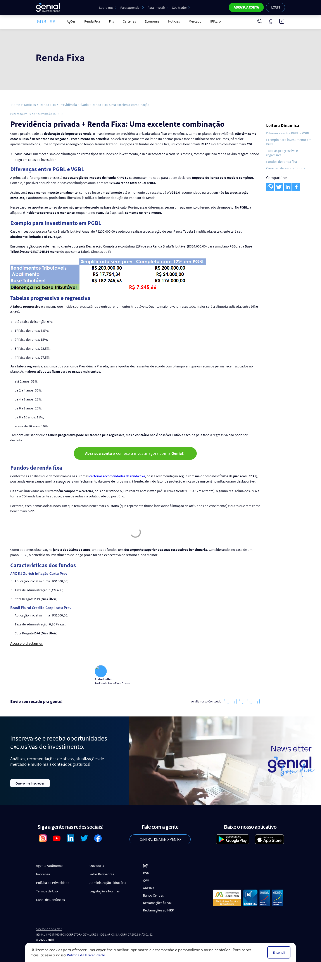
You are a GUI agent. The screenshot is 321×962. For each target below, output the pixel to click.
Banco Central (153, 895)
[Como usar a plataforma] (281, 21)
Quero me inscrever (30, 783)
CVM (146, 880)
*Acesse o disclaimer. (49, 929)
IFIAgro (215, 21)
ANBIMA (149, 888)
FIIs (111, 21)
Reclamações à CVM (157, 903)
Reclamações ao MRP (158, 910)
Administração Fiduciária (108, 882)
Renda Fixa (92, 21)
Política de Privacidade (52, 882)
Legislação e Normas (105, 891)
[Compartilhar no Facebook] (296, 187)
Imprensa (43, 874)
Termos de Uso (47, 891)
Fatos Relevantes (102, 874)
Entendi (279, 952)
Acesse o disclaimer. (26, 643)
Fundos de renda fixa (281, 161)
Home (15, 105)
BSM (146, 873)
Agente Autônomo (49, 865)
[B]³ (145, 865)
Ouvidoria (97, 865)
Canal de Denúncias (50, 899)
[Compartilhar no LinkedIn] (288, 187)
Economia (152, 21)
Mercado (195, 21)
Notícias (174, 21)
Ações (71, 21)
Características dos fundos (285, 168)
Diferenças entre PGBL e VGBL (288, 133)
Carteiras (129, 21)
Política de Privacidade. (86, 955)
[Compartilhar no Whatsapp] (270, 187)
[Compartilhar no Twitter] (279, 187)
